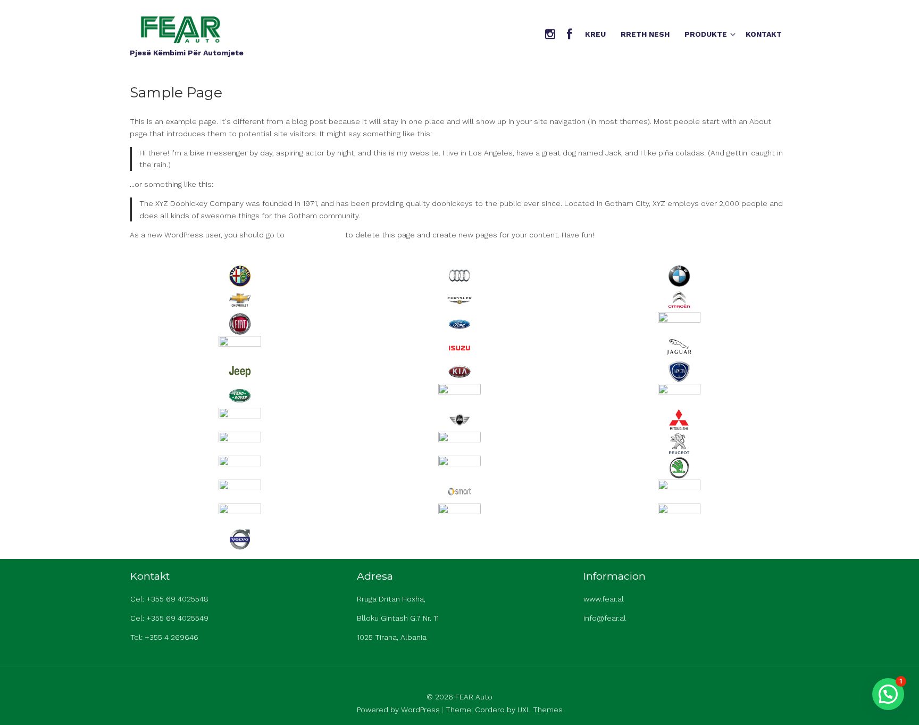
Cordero (490, 709)
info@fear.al (604, 618)
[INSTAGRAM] (550, 35)
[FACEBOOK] (569, 35)
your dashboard (315, 234)
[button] (888, 694)
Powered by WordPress (398, 709)
